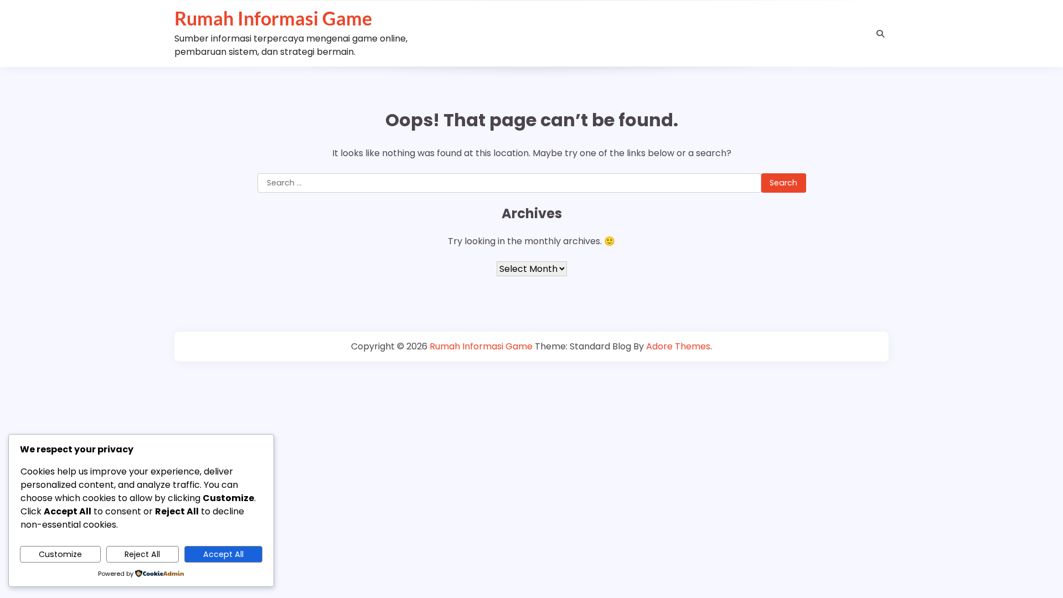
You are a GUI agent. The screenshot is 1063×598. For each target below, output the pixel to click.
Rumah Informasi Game (273, 18)
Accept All (223, 554)
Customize (60, 554)
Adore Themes (678, 346)
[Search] (880, 33)
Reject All (142, 554)
